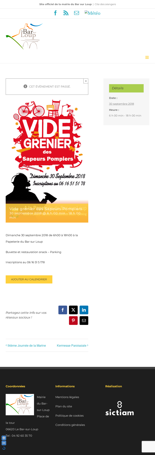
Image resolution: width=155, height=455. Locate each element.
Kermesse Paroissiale (71, 345)
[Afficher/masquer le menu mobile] (147, 57)
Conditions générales (70, 425)
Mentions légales (67, 397)
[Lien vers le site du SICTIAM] (119, 397)
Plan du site (63, 406)
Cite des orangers (105, 4)
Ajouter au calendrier (29, 279)
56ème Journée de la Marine (27, 345)
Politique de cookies (69, 415)
